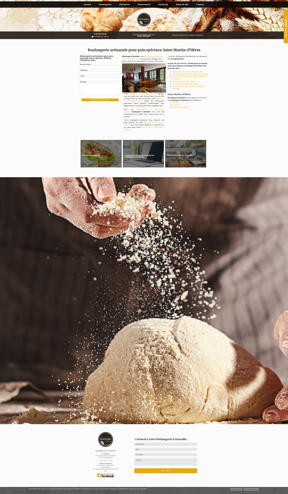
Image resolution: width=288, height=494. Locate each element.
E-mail (82, 76)
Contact (200, 4)
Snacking (163, 4)
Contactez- (100, 36)
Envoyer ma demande (100, 100)
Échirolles (175, 105)
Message (83, 82)
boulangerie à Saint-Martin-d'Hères (143, 94)
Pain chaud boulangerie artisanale (185, 84)
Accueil (87, 4)
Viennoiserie (144, 4)
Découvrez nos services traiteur (189, 35)
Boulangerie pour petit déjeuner (184, 81)
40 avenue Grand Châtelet (144, 35)
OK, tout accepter (236, 489)
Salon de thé (182, 4)
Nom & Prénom (85, 64)
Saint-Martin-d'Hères (180, 107)
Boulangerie (105, 4)
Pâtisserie (124, 4)
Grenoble (175, 102)
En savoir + (101, 153)
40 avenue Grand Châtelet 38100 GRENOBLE (106, 456)
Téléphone (84, 70)
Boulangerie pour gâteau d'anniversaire (187, 72)
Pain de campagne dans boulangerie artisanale (190, 74)
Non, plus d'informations (251, 489)
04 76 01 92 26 (106, 460)
